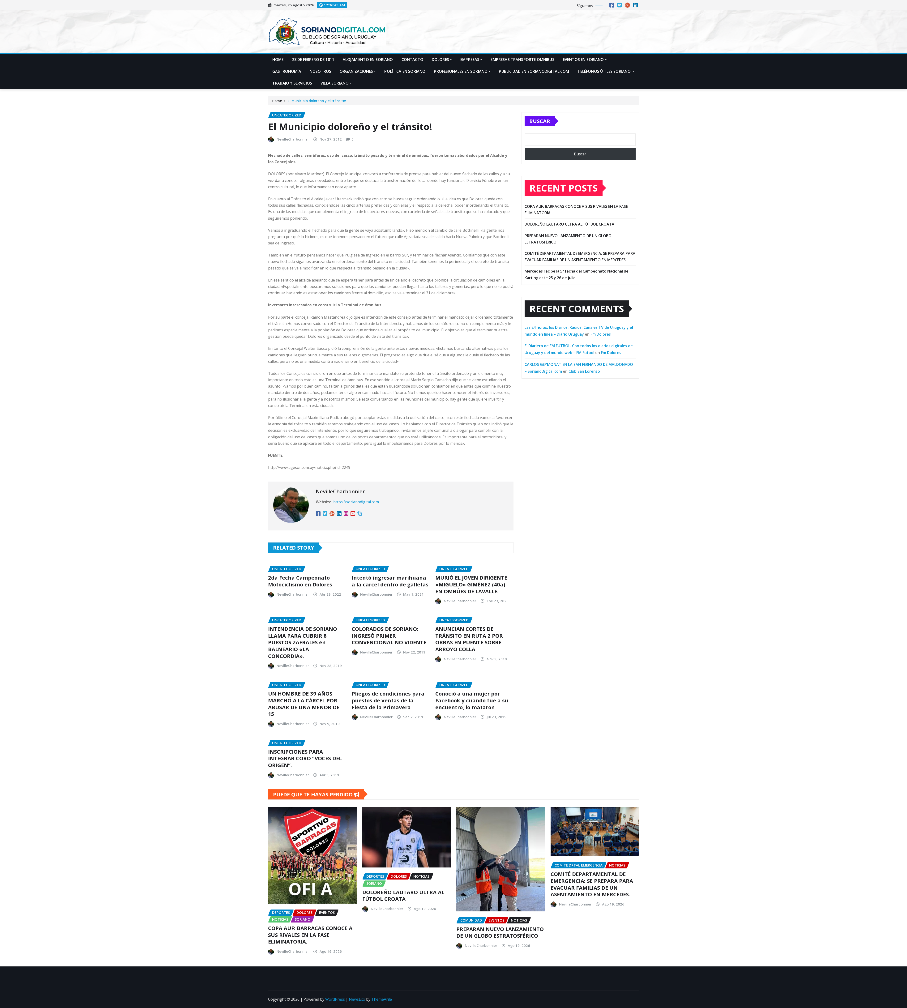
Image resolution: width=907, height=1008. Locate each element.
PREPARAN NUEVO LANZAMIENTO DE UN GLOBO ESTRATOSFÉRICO (500, 932)
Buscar (539, 120)
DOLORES (440, 59)
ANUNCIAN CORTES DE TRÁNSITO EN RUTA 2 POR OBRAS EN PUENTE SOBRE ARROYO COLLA (469, 639)
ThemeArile (381, 999)
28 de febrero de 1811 (313, 59)
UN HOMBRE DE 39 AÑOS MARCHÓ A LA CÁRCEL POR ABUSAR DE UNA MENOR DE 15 (303, 703)
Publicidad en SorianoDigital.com (534, 71)
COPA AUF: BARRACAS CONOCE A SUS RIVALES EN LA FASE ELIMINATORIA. (310, 934)
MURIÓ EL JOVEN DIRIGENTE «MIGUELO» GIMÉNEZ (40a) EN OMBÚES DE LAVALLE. (471, 584)
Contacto (412, 59)
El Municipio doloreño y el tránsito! (317, 100)
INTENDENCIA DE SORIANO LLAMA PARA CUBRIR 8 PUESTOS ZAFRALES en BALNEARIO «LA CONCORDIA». (302, 642)
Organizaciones (356, 71)
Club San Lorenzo (584, 371)
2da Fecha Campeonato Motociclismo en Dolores (300, 581)
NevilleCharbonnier (293, 139)
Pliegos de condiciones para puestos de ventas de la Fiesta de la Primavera (388, 700)
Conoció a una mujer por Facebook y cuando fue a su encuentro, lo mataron (471, 700)
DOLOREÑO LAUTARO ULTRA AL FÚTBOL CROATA (569, 224)
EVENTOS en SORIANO (583, 59)
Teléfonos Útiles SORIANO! (605, 71)
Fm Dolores (600, 334)
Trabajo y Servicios (292, 83)
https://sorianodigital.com (356, 501)
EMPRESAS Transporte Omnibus (522, 59)
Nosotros (320, 71)
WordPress (335, 999)
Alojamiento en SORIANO (368, 59)
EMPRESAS (469, 59)
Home (278, 59)
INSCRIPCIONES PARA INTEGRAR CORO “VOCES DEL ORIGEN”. (305, 758)
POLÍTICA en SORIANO (404, 71)
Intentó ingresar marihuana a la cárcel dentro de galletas (390, 581)
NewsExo (357, 999)
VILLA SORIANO (335, 83)
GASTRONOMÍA (286, 71)
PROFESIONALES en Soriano (461, 71)
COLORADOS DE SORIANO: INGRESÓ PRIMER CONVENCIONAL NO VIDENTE (389, 635)
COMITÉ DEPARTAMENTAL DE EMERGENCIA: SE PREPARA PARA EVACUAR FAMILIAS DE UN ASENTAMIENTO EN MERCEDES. (592, 884)
